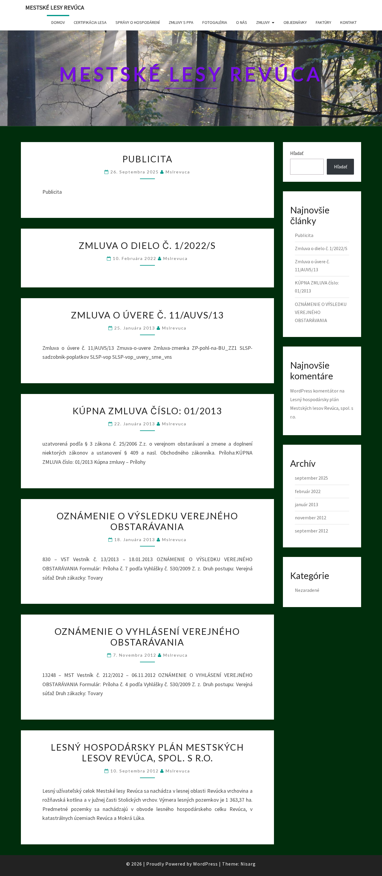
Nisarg (248, 864)
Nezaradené (307, 590)
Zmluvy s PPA (181, 22)
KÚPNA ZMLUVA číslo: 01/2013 (147, 410)
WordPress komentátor (314, 391)
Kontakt (348, 22)
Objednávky (295, 22)
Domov (58, 22)
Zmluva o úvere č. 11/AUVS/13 (147, 315)
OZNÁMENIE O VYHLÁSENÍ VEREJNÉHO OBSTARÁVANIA (147, 636)
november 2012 (310, 518)
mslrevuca (178, 171)
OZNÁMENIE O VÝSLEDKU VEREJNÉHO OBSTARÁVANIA (147, 521)
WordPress (205, 864)
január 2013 (306, 504)
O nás (241, 22)
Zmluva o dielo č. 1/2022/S (147, 245)
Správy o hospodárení (137, 22)
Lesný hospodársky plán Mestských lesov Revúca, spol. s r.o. (147, 752)
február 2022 (308, 491)
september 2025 (311, 478)
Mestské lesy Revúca (54, 7)
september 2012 (311, 531)
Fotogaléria (214, 22)
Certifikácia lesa (90, 22)
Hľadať (296, 153)
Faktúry (323, 22)
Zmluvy (263, 22)
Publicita (147, 158)
